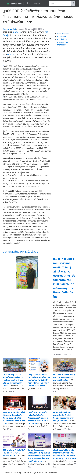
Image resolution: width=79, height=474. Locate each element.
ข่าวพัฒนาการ (62, 42)
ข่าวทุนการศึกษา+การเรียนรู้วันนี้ (20, 252)
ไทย (28, 3)
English (37, 3)
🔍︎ (73, 3)
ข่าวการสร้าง (62, 45)
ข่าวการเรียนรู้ (62, 36)
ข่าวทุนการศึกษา (63, 33)
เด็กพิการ (17, 32)
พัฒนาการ (11, 54)
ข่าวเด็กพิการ (62, 39)
